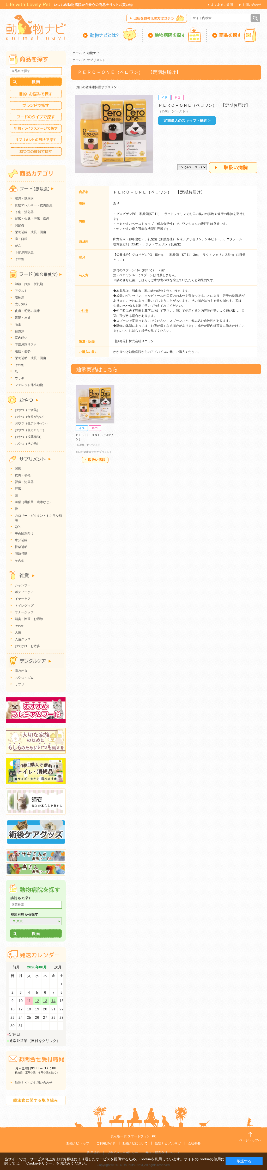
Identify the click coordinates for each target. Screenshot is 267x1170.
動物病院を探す (175, 34)
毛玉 (18, 324)
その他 (19, 259)
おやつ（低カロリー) (29, 430)
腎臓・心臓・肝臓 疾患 (32, 218)
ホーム (77, 53)
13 (45, 1001)
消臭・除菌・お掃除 (29, 619)
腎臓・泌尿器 (24, 482)
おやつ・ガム (24, 677)
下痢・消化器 (24, 212)
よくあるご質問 (222, 5)
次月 (58, 967)
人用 (18, 632)
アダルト (21, 291)
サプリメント (96, 60)
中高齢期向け (24, 533)
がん (18, 246)
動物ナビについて (135, 1143)
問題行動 (21, 554)
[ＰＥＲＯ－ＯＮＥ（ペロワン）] (95, 404)
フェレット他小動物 (29, 385)
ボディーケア (24, 592)
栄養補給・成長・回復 (30, 232)
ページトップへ (250, 1140)
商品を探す (234, 34)
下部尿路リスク (26, 344)
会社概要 (194, 1143)
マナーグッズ (24, 612)
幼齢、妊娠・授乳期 (29, 284)
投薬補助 (21, 547)
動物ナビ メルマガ (168, 1143)
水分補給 (21, 540)
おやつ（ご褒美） (27, 410)
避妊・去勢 (23, 351)
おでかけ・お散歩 (27, 646)
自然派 (19, 331)
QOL (18, 527)
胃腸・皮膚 (23, 317)
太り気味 (21, 304)
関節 (18, 469)
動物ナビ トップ (77, 1143)
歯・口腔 (21, 239)
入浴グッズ (23, 639)
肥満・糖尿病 (24, 198)
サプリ (19, 684)
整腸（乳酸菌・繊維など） (33, 502)
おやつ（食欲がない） (30, 417)
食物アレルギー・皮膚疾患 (33, 205)
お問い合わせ (251, 5)
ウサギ (19, 378)
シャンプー (23, 585)
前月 (16, 967)
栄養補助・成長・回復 (30, 358)
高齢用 (19, 297)
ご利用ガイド (105, 1143)
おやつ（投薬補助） (29, 437)
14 (53, 1001)
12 (37, 1001)
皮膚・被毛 (23, 475)
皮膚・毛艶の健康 (27, 311)
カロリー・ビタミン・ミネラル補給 (38, 518)
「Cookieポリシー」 (39, 1163)
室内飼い (21, 338)
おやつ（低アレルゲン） (32, 423)
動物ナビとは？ (113, 34)
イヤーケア (23, 599)
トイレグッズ (24, 605)
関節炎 (19, 225)
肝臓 (18, 489)
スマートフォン (139, 1136)
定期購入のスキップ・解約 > (186, 120)
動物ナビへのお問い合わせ (33, 1082)
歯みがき (21, 671)
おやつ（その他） (27, 443)
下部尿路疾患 (24, 252)
